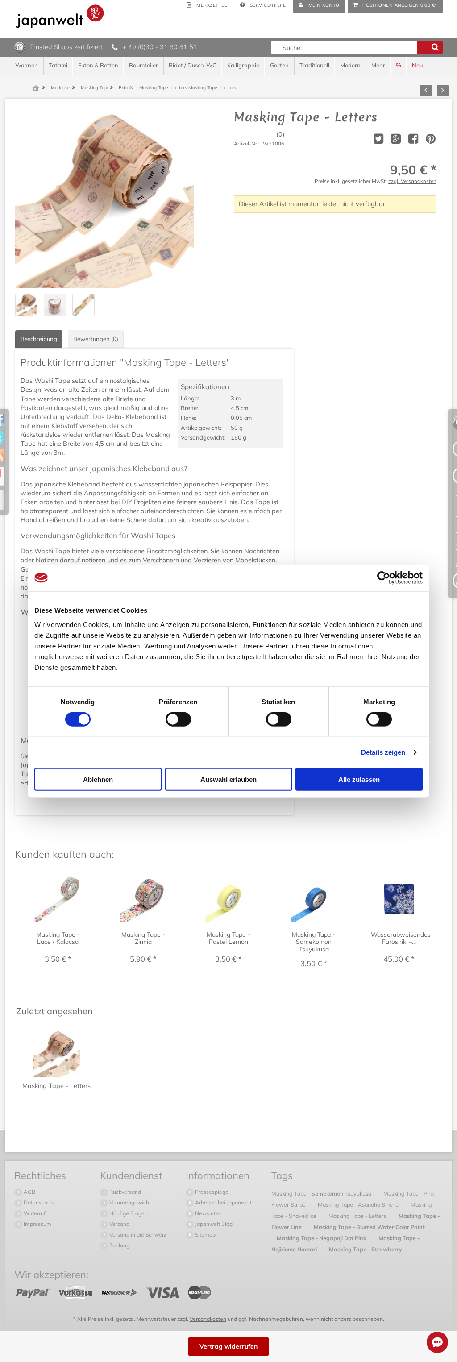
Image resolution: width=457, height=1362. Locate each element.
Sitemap (205, 1234)
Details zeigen (383, 752)
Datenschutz (38, 1202)
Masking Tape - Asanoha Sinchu (359, 1204)
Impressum (36, 1224)
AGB (28, 1191)
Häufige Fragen (128, 1213)
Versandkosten (208, 1319)
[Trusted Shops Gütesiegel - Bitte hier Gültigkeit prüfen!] (19, 46)
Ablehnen (98, 779)
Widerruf (34, 1213)
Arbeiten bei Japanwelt (223, 1202)
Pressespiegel (212, 1191)
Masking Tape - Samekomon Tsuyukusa (322, 1193)
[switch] (178, 719)
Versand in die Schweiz (137, 1234)
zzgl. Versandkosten (412, 181)
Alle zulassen (359, 779)
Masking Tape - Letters (358, 1215)
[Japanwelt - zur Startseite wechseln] (59, 16)
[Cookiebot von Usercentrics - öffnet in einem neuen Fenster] (384, 578)
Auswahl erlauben (228, 779)
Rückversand (124, 1191)
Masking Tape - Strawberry (365, 1249)
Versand (118, 1224)
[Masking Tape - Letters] (104, 199)
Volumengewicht (129, 1202)
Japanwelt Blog (213, 1224)
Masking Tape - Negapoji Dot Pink (322, 1238)
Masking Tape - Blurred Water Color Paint (369, 1226)
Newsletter (208, 1213)
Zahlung (118, 1245)
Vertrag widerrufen (228, 1346)
